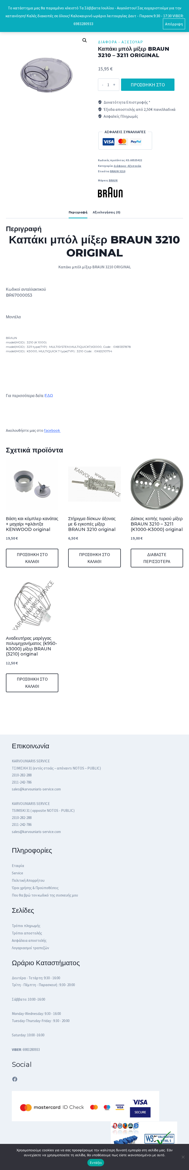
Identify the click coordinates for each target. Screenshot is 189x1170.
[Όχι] (182, 1156)
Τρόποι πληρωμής (26, 925)
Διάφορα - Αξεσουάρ (120, 41)
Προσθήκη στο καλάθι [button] (32, 558)
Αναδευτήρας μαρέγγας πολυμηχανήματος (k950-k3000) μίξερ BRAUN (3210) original (31, 646)
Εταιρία (18, 865)
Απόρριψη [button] (174, 23)
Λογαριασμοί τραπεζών (30, 948)
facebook (52, 430)
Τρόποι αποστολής (27, 933)
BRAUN (113, 180)
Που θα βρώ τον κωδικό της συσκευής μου (45, 895)
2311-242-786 (22, 782)
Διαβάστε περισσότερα (156, 558)
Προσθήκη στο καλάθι (148, 86)
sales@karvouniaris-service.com (36, 789)
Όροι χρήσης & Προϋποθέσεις (35, 887)
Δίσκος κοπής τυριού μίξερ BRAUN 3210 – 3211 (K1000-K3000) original (157, 524)
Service (17, 873)
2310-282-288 (22, 775)
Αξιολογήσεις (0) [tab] (106, 212)
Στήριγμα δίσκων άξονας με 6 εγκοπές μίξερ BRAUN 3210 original (92, 524)
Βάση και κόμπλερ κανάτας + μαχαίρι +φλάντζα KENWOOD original (32, 524)
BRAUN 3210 (117, 171)
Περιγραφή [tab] (78, 212)
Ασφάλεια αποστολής (29, 940)
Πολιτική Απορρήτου (28, 880)
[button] (84, 40)
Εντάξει (96, 1163)
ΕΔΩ (49, 395)
